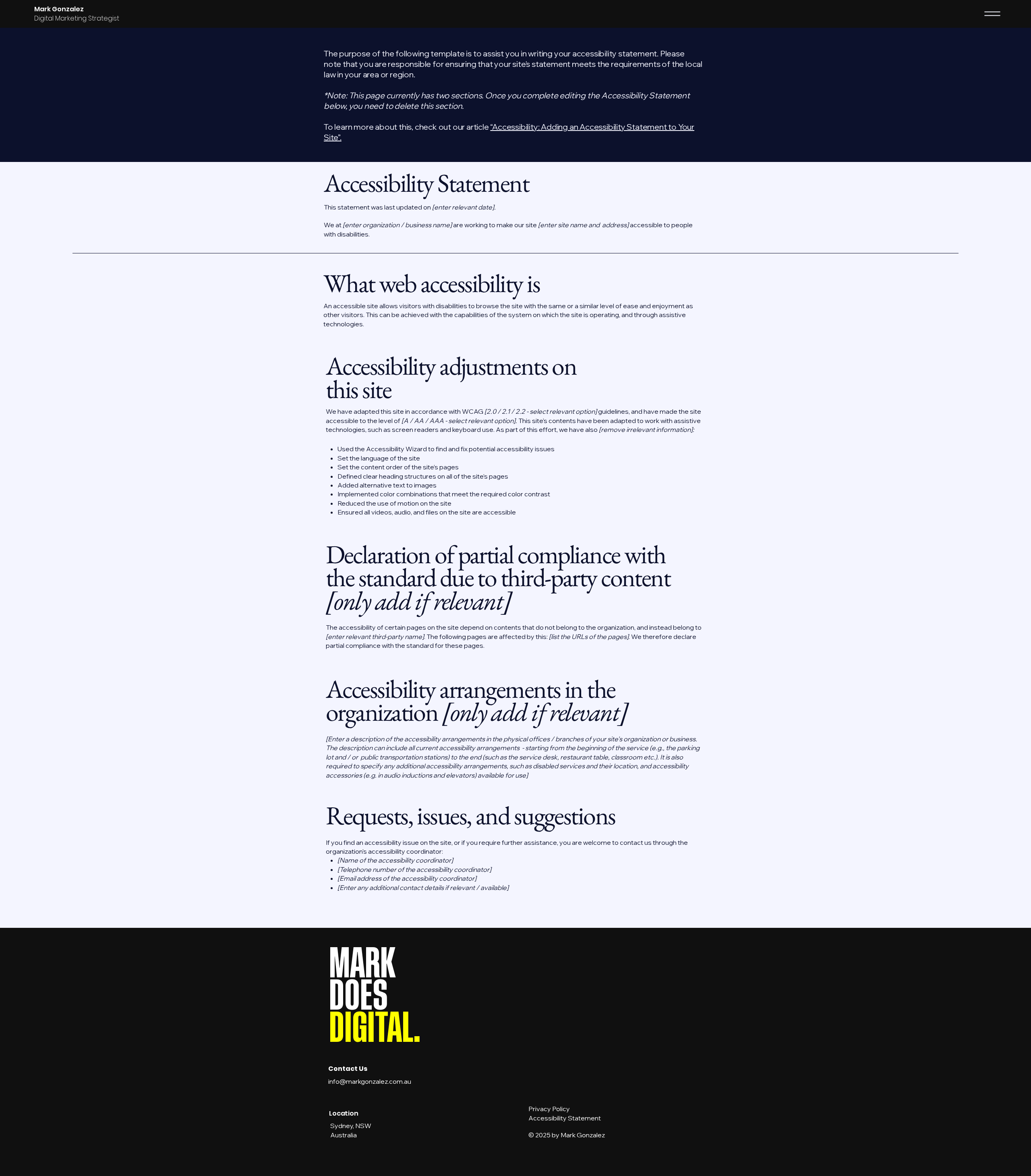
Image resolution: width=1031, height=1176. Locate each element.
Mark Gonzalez (59, 9)
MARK (362, 964)
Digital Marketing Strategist (76, 18)
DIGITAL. (375, 1028)
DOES (358, 996)
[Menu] (992, 14)
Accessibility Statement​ (564, 1118)
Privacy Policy (549, 1109)
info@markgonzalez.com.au (369, 1081)
